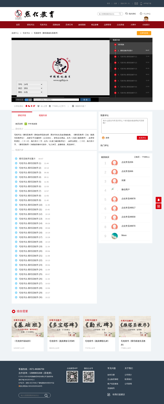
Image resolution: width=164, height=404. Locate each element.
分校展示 (146, 25)
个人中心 (147, 14)
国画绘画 (56, 25)
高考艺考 (69, 25)
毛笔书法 (43, 25)
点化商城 (120, 25)
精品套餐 (94, 25)
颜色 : (20, 92)
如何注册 (111, 375)
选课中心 (15, 33)
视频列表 (43, 115)
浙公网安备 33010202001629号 (31, 386)
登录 (108, 3)
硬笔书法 (30, 25)
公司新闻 (128, 384)
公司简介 (128, 375)
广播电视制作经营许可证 (45, 383)
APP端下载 (147, 3)
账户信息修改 (112, 384)
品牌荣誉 (107, 25)
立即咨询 (144, 33)
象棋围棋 (82, 25)
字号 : (20, 84)
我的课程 (132, 14)
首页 (18, 25)
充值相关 (111, 388)
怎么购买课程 (112, 379)
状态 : (20, 88)
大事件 (133, 25)
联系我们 (128, 379)
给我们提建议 (119, 394)
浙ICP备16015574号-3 (26, 379)
